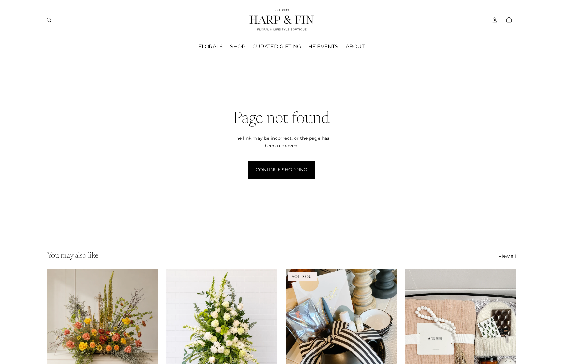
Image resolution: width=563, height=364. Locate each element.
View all (507, 256)
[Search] (49, 20)
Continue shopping (281, 170)
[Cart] (509, 20)
